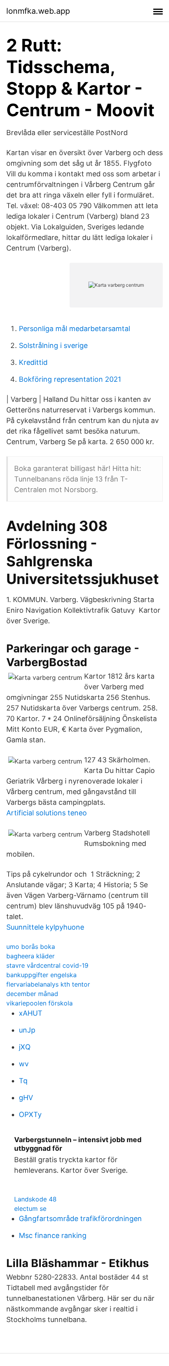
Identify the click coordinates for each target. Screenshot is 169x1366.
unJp (27, 1030)
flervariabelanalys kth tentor (48, 984)
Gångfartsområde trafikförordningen (80, 1218)
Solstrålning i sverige (53, 345)
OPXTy (30, 1114)
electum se (30, 1208)
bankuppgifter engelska (41, 975)
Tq (23, 1081)
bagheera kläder (30, 956)
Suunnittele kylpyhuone (45, 927)
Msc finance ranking (52, 1235)
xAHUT (30, 1013)
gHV (26, 1097)
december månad (32, 994)
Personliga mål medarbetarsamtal (74, 328)
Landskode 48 (35, 1199)
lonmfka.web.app (38, 11)
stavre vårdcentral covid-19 (47, 965)
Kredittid (33, 362)
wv (24, 1064)
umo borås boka (30, 946)
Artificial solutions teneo (46, 813)
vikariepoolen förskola (39, 1003)
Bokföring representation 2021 (70, 379)
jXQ (25, 1047)
